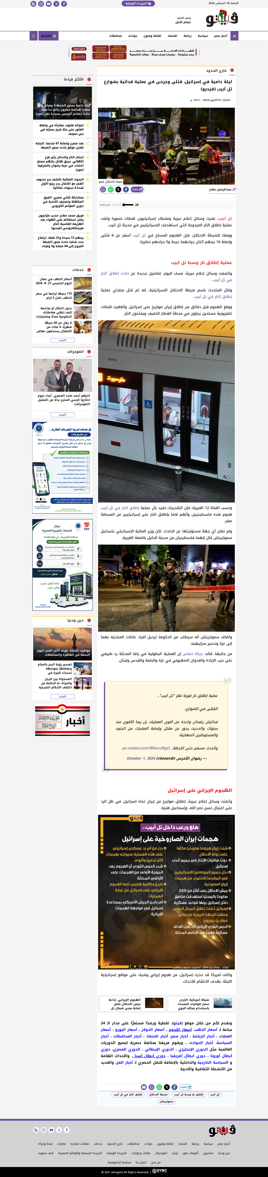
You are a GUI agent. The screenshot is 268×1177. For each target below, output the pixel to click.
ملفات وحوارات (140, 1153)
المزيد (62, 340)
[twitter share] (118, 189)
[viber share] (144, 1087)
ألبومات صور (190, 1153)
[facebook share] (126, 189)
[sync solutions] (159, 1172)
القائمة (47, 36)
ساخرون (208, 1153)
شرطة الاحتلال (158, 1094)
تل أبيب (139, 235)
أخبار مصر (220, 36)
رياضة (188, 36)
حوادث (132, 36)
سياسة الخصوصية (119, 1162)
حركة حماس (193, 653)
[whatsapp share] (111, 189)
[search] (34, 35)
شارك (135, 189)
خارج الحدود (115, 1144)
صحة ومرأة (45, 1144)
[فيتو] (222, 19)
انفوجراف (161, 1153)
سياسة (203, 36)
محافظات (115, 36)
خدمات (98, 1144)
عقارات (61, 1144)
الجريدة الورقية (136, 3)
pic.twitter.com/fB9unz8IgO (146, 748)
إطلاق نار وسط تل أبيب (188, 1094)
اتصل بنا (141, 1162)
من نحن (156, 1162)
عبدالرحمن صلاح (220, 189)
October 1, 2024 (141, 758)
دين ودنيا (224, 1153)
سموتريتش (166, 1101)
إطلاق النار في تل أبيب (213, 296)
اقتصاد (172, 36)
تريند (175, 1153)
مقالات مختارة (80, 1144)
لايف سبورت (46, 1153)
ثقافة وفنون (152, 36)
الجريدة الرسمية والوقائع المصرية (80, 1153)
